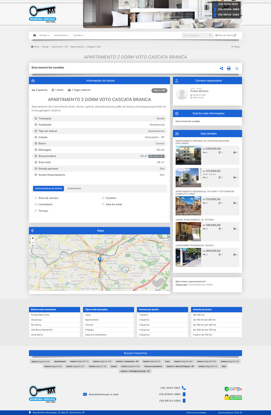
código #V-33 (151, 361)
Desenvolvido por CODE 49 (230, 412)
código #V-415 (230, 361)
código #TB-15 (79, 361)
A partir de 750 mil (202, 334)
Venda (45, 46)
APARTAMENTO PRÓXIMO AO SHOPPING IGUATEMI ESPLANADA (202, 142)
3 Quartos (144, 324)
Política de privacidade (196, 412)
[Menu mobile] (34, 35)
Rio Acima (36, 324)
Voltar (236, 46)
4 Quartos (144, 329)
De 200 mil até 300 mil (204, 324)
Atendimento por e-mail (103, 394)
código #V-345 (102, 361)
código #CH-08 (206, 361)
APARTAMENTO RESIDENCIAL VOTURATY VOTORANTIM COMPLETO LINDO (205, 192)
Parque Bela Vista (40, 314)
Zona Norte (37, 334)
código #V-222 (40, 361)
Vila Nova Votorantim (42, 329)
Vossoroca (36, 319)
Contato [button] (77, 35)
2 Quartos (144, 319)
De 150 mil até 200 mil (204, 319)
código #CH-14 (208, 366)
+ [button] (33, 238)
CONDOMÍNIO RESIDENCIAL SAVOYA (195, 245)
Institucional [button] (60, 35)
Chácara (89, 329)
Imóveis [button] (43, 35)
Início (36, 46)
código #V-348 (131, 366)
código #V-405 (183, 361)
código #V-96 (53, 366)
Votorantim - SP (60, 46)
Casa (87, 314)
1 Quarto (143, 314)
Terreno (89, 324)
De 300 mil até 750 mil (204, 329)
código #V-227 (75, 366)
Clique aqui (181, 284)
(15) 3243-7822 (228, 4)
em (127, 361)
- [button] (33, 242)
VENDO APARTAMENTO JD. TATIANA (195, 219)
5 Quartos (144, 334)
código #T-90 (97, 366)
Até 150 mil (198, 314)
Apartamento (77, 46)
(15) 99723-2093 (228, 14)
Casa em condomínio (95, 334)
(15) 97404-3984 (229, 9)
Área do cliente (225, 35)
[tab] (48, 188)
